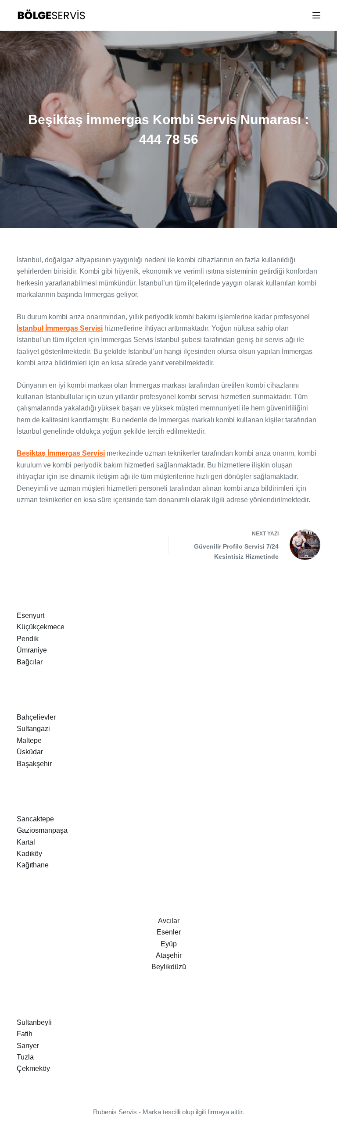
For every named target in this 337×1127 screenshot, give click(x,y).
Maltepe (29, 740)
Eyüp (169, 944)
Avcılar (168, 920)
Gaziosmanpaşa (42, 830)
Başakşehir (34, 763)
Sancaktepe (35, 819)
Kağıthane (33, 865)
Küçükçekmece (41, 627)
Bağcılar (30, 662)
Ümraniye (32, 650)
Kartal (26, 842)
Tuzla (25, 1057)
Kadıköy (29, 853)
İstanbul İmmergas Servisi (60, 328)
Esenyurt (30, 615)
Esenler (169, 932)
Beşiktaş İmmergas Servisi (61, 453)
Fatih (24, 1034)
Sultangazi (33, 728)
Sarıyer (28, 1045)
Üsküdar (30, 752)
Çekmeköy (33, 1068)
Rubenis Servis (115, 1112)
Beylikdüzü (168, 966)
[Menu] (316, 15)
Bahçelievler (36, 717)
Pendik (28, 638)
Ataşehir (169, 955)
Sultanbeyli (34, 1022)
